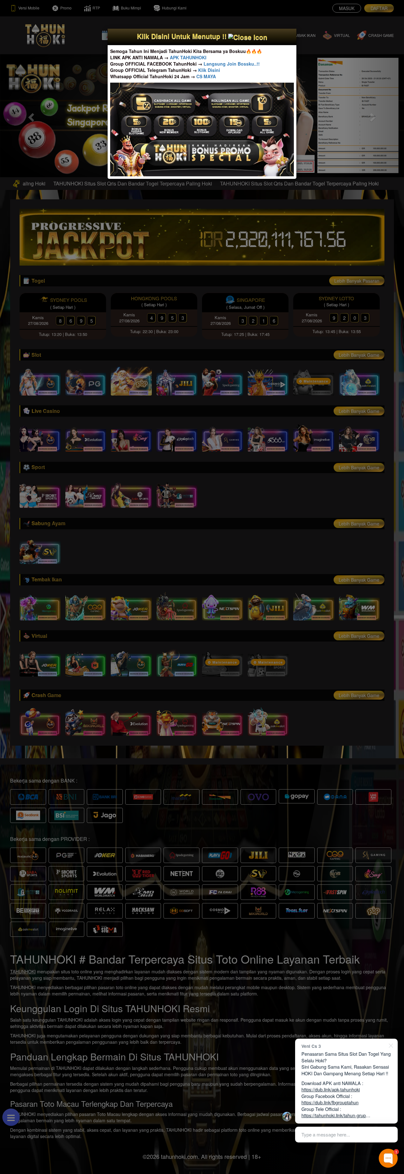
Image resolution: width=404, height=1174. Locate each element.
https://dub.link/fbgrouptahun (330, 1102)
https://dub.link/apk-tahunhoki (330, 1089)
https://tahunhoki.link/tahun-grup (333, 1115)
